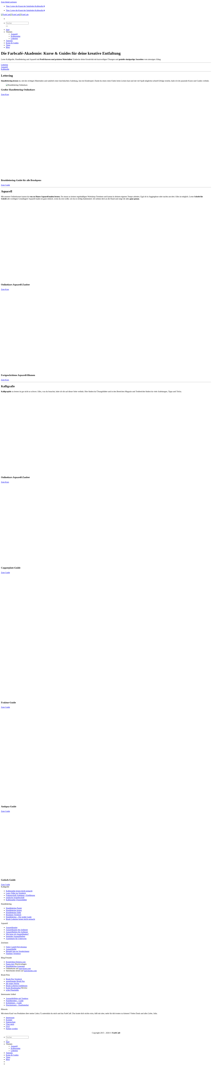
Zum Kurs (5, 94)
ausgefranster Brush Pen (15, 981)
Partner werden (12, 1029)
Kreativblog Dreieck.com (16, 962)
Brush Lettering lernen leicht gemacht (20, 919)
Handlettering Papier (14, 908)
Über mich (10, 1024)
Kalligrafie (5, 69)
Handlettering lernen (14, 910)
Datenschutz (10, 1022)
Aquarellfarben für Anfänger (17, 932)
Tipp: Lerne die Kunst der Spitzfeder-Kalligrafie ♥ (25, 6)
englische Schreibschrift (15, 898)
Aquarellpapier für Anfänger (17, 930)
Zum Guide (5, 185)
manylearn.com (25, 968)
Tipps (8, 45)
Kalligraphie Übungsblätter (16, 900)
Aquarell (14, 34)
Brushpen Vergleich (13, 915)
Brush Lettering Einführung (16, 986)
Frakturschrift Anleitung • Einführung (20, 895)
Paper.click (10, 964)
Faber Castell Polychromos (16, 947)
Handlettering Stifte (13, 912)
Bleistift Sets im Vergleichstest (17, 951)
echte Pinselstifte (12, 990)
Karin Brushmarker (13, 988)
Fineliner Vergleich (13, 953)
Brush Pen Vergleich (14, 979)
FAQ (8, 1026)
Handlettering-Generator (15, 966)
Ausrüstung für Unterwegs (16, 939)
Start (7, 30)
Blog (8, 47)
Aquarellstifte (11, 949)
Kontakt (9, 1020)
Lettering (14, 38)
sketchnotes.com (30, 971)
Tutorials (9, 41)
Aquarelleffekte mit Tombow (17, 998)
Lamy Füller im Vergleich (16, 893)
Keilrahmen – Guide (14, 1003)
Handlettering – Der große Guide (19, 917)
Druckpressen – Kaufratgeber (17, 1005)
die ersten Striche (12, 983)
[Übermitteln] (7, 26)
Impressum (10, 1018)
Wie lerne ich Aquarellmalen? (17, 934)
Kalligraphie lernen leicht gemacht (19, 891)
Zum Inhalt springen (9, 2)
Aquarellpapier (11, 927)
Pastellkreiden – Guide (14, 1001)
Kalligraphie (15, 36)
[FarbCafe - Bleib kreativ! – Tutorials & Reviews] (15, 15)
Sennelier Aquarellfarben (15, 936)
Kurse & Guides (12, 43)
